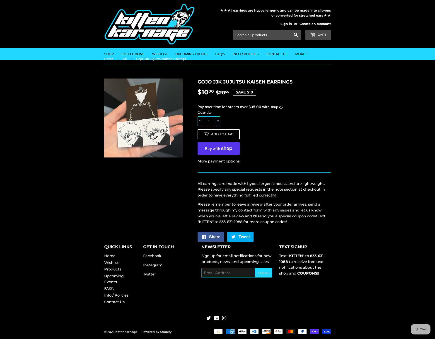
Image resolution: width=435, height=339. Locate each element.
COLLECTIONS (132, 54)
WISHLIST (160, 54)
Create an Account (315, 24)
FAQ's (109, 288)
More (300, 54)
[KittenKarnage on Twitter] (208, 319)
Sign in (286, 24)
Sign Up (263, 273)
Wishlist (111, 262)
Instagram (152, 265)
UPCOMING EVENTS (191, 54)
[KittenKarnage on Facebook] (216, 319)
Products (112, 269)
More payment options (219, 161)
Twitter (149, 274)
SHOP (109, 54)
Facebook (152, 256)
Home (110, 256)
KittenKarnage (126, 332)
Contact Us (277, 54)
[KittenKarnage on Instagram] (224, 319)
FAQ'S (220, 54)
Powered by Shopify (156, 332)
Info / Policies (246, 54)
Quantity (205, 113)
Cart (321, 35)
